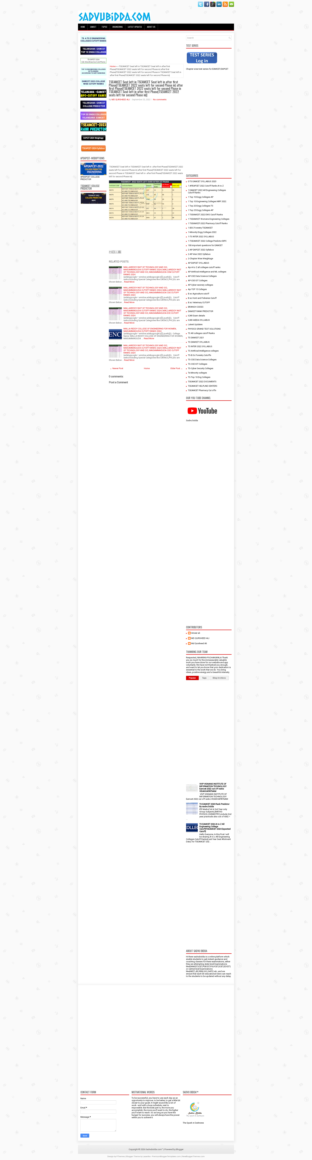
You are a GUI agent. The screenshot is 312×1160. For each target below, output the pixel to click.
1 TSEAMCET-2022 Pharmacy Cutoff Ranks (208, 223)
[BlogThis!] (113, 252)
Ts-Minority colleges (197, 373)
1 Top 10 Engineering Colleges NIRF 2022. (207, 201)
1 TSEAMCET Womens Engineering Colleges (208, 219)
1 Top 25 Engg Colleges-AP (200, 210)
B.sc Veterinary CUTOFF (199, 302)
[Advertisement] (93, 255)
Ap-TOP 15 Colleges (197, 289)
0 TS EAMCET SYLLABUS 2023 (202, 181)
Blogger (179, 1149)
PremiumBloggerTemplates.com (166, 1156)
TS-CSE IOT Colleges (197, 364)
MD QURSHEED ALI (121, 99)
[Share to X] (116, 252)
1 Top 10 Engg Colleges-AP (200, 197)
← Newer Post (116, 368)
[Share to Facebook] (119, 252)
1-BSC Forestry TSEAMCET (200, 228)
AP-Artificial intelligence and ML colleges (207, 271)
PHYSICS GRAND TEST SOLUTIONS (204, 329)
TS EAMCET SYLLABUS (199, 342)
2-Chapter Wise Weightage (200, 258)
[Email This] (110, 252)
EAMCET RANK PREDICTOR (200, 311)
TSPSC (104, 26)
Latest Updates (195, 324)
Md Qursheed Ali (199, 643)
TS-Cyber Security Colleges (200, 368)
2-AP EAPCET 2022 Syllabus (201, 250)
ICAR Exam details (196, 315)
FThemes (121, 1156)
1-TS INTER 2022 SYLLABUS (201, 236)
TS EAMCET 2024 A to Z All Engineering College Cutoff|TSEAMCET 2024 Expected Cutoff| (215, 828)
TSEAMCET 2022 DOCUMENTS (202, 381)
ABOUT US (151, 26)
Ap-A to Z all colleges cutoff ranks (204, 267)
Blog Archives (219, 678)
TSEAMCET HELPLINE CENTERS (202, 386)
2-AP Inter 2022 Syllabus (199, 254)
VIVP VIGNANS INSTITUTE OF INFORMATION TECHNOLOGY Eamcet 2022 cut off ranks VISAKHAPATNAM (213, 787)
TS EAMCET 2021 (196, 337)
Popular (192, 678)
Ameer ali (195, 633)
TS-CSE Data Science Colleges (202, 359)
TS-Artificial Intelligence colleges (203, 351)
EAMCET (93, 26)
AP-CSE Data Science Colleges (202, 276)
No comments (159, 99)
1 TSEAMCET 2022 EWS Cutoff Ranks (205, 214)
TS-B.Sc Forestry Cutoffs (199, 355)
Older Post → (176, 368)
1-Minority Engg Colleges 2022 (202, 232)
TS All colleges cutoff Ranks (201, 333)
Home (83, 26)
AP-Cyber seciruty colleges (200, 285)
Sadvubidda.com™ (154, 1149)
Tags (204, 678)
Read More (129, 302)
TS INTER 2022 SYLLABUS (200, 346)
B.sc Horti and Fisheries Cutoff (202, 298)
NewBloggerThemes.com (193, 1156)
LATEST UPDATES (135, 26)
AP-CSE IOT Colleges (197, 280)
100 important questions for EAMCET (205, 245)
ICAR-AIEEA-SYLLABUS (199, 320)
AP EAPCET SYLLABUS (198, 263)
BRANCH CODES (195, 307)
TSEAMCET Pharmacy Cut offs (202, 390)
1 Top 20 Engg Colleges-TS (200, 206)
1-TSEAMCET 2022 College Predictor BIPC (207, 241)
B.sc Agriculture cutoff (198, 293)
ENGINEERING (117, 26)
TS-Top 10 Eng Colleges (199, 377)
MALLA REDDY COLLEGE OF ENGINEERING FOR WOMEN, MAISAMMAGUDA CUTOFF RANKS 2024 (150, 329)
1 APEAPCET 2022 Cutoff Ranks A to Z (206, 186)
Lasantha (146, 1156)
